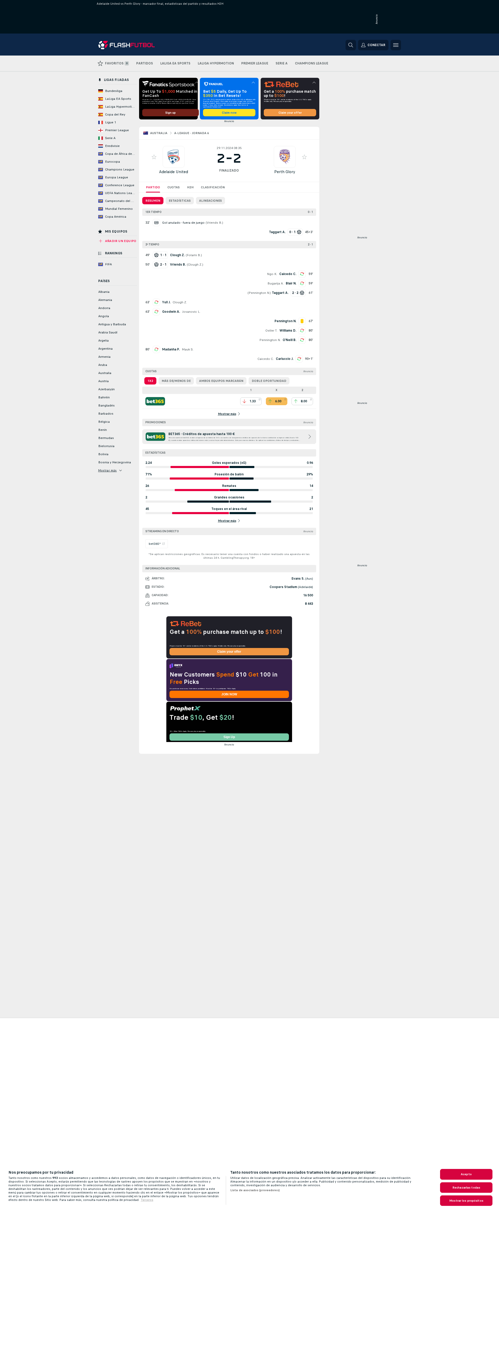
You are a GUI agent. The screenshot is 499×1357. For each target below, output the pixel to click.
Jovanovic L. (191, 312)
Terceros (147, 1200)
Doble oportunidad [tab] (269, 381)
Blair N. (291, 283)
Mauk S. (188, 349)
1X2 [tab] (150, 381)
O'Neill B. (289, 340)
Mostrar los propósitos (466, 1200)
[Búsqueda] (351, 45)
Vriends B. (214, 223)
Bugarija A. (275, 283)
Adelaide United (173, 171)
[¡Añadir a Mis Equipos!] (154, 157)
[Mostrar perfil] (174, 157)
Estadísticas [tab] (180, 200)
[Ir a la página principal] (134, 45)
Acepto (466, 1174)
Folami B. (194, 255)
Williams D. (287, 330)
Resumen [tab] (152, 200)
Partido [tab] (153, 187)
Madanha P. (171, 349)
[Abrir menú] (396, 45)
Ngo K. (272, 274)
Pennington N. (259, 293)
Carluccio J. (284, 359)
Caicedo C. (287, 274)
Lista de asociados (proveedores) (255, 1190)
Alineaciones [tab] (210, 200)
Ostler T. (271, 330)
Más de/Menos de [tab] (176, 381)
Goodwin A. (171, 312)
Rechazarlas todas (466, 1187)
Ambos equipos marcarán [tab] (221, 381)
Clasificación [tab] (213, 187)
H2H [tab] (190, 187)
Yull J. (166, 302)
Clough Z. (195, 264)
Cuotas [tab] (173, 187)
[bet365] (155, 401)
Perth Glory (284, 171)
